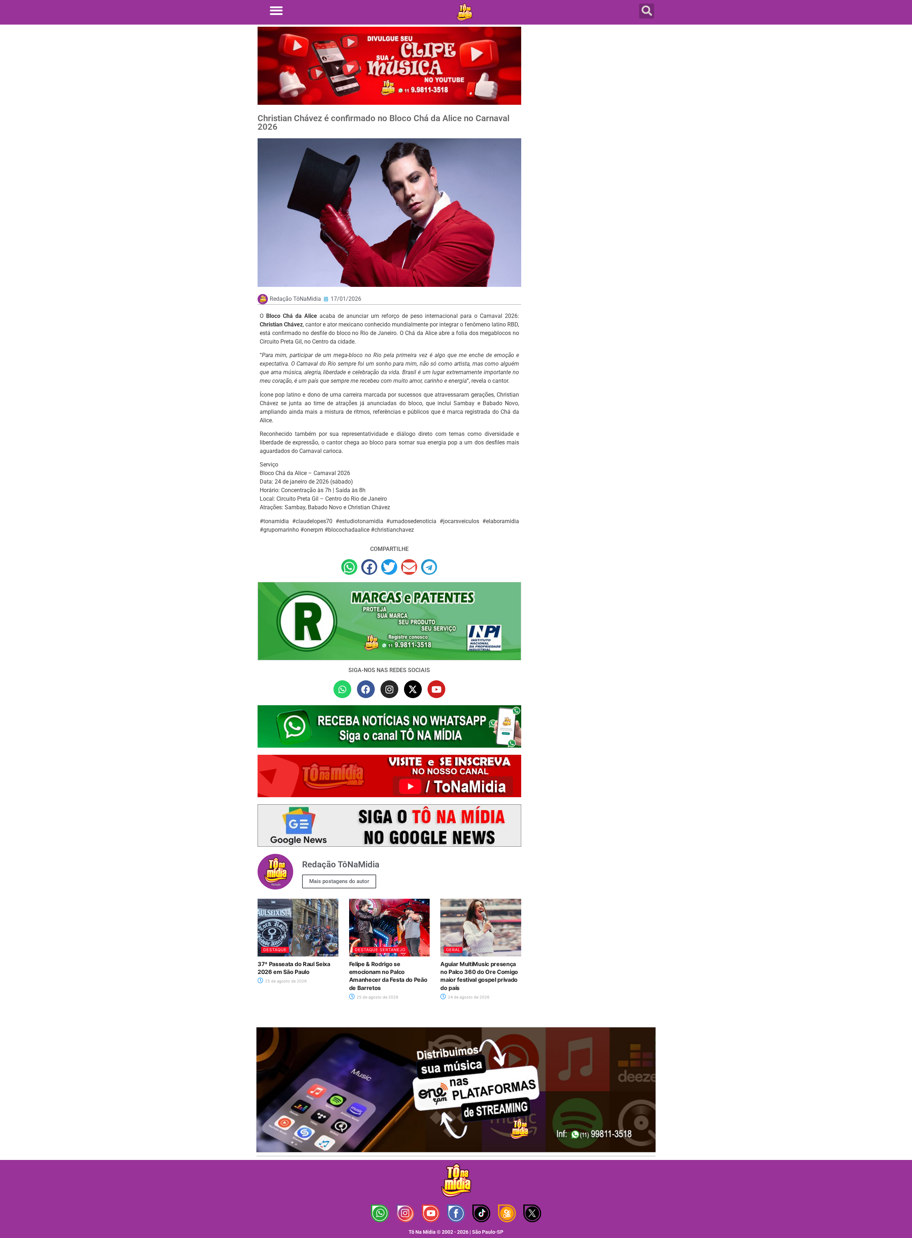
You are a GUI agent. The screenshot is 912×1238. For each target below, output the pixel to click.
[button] (276, 10)
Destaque (275, 949)
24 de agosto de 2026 (468, 997)
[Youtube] (436, 689)
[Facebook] (366, 689)
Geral (453, 949)
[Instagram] (389, 689)
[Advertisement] (592, 84)
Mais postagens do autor (339, 881)
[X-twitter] (413, 689)
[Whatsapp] (342, 689)
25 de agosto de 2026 (285, 981)
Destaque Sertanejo (380, 949)
